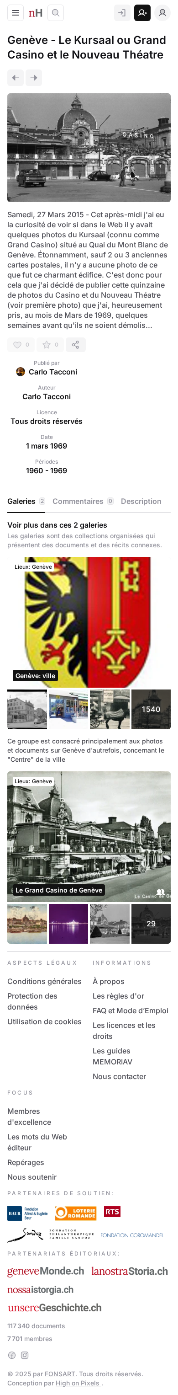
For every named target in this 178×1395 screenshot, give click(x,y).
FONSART (60, 1374)
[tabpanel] (89, 732)
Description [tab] (141, 501)
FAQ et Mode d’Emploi (130, 1010)
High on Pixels (78, 1383)
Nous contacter (119, 1076)
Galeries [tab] (25, 501)
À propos (109, 981)
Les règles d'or (118, 995)
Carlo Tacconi (53, 371)
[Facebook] (11, 1355)
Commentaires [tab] (82, 501)
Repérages (25, 1162)
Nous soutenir (32, 1176)
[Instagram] (24, 1355)
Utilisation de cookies (44, 1021)
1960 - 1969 (46, 470)
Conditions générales (44, 981)
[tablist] (89, 501)
